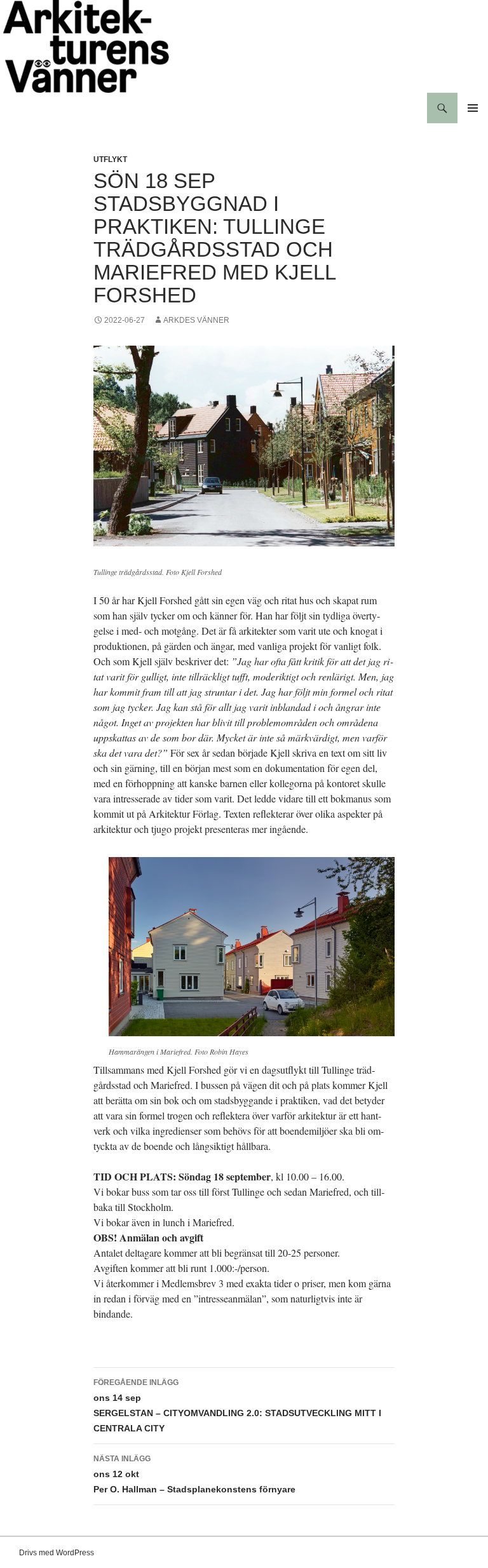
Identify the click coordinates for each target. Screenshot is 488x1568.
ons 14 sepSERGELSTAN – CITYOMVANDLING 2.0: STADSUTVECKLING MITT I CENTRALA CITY (237, 1405)
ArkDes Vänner (196, 320)
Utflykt (110, 159)
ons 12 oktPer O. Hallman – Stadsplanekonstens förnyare (194, 1474)
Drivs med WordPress (56, 1552)
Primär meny (473, 108)
